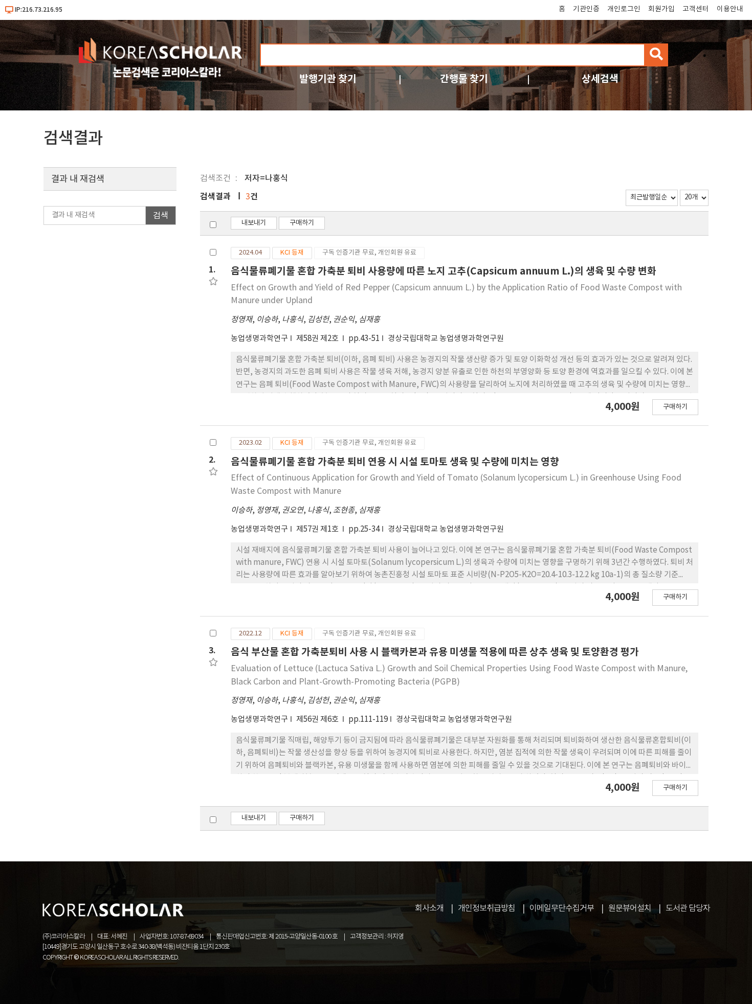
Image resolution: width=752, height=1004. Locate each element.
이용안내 (730, 9)
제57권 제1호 (318, 529)
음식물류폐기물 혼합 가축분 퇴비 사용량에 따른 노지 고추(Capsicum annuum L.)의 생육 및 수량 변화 (443, 271)
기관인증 (586, 9)
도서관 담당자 (688, 908)
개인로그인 (623, 9)
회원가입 (661, 9)
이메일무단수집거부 (561, 908)
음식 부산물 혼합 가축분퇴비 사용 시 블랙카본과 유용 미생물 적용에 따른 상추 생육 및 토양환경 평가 (435, 652)
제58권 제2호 (318, 338)
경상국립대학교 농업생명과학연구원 (446, 338)
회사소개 (429, 908)
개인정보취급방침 (486, 908)
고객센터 (695, 9)
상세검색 (600, 79)
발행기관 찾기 (328, 79)
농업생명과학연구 (259, 338)
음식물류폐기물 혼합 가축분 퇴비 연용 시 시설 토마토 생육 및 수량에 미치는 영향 (395, 462)
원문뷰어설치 (629, 908)
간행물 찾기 (464, 79)
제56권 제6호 (318, 719)
